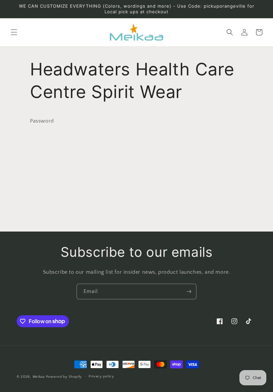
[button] (14, 32)
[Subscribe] (188, 291)
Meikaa (39, 377)
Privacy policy (101, 376)
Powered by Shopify (64, 377)
